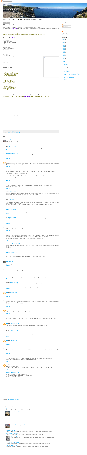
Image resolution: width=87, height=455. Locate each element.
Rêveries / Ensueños (67, 71)
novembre (66, 65)
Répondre (8, 143)
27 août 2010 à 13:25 (11, 227)
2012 (64, 60)
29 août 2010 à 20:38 (13, 292)
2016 (64, 54)
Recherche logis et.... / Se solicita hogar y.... (18, 424)
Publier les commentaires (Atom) (13, 399)
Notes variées (40, 19)
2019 (64, 49)
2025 (64, 40)
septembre (66, 68)
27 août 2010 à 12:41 (12, 217)
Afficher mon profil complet (66, 34)
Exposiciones (33, 19)
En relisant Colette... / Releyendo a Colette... (71, 76)
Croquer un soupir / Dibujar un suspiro (12, 442)
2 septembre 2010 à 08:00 (14, 323)
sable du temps (9, 243)
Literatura (13, 19)
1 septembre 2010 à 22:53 (18, 316)
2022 (64, 45)
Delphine (8, 252)
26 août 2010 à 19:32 (16, 139)
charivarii (8, 153)
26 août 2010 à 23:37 (12, 162)
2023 (64, 43)
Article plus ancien (55, 397)
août (65, 70)
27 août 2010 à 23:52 (14, 261)
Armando (8, 348)
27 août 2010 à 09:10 (12, 191)
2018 (64, 51)
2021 (64, 46)
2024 (64, 42)
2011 (64, 61)
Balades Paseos (27, 19)
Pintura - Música (19, 19)
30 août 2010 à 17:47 (13, 310)
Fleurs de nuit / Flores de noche (69, 77)
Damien (7, 209)
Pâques (7, 372)
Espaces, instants (10, 5)
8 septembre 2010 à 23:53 (14, 372)
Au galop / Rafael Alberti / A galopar (12, 445)
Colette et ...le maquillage (15, 436)
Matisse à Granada (9, 408)
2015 (64, 55)
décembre (66, 64)
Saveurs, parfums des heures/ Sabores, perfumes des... (73, 73)
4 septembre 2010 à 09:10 (14, 364)
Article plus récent (7, 397)
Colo (7, 292)
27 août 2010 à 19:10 (12, 233)
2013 (64, 58)
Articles (64, 24)
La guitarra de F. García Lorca (11, 430)
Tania (7, 233)
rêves (19, 132)
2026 (64, 39)
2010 (64, 63)
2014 (64, 57)
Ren (7, 162)
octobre (65, 67)
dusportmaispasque (10, 316)
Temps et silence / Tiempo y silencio (12, 433)
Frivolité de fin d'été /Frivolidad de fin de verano (72, 74)
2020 (64, 48)
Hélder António (9, 139)
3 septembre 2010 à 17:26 (14, 340)
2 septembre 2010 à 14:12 (13, 330)
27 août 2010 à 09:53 (13, 209)
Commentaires (66, 26)
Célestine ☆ (8, 261)
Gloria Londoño (16, 132)
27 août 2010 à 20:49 (16, 243)
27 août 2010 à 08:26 (12, 169)
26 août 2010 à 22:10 (14, 153)
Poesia (9, 19)
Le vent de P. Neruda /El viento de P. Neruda (18, 411)
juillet (65, 79)
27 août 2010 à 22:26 (13, 252)
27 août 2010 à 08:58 (14, 184)
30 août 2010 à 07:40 (14, 300)
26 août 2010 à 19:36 (12, 146)
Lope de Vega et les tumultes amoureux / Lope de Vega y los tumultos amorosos (20, 421)
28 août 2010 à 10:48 (12, 269)
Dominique (8, 184)
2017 (64, 52)
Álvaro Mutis (11, 132)
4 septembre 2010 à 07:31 (14, 348)
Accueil (4, 19)
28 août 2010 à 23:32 (14, 282)
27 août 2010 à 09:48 (11, 199)
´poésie (8, 132)
